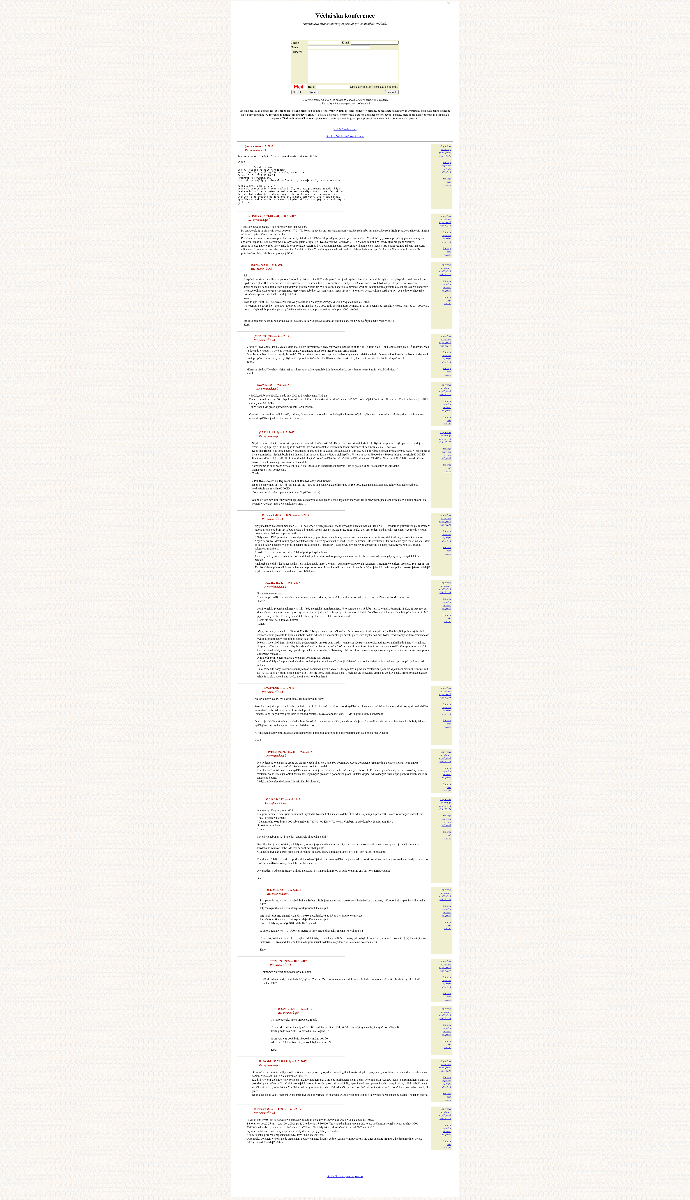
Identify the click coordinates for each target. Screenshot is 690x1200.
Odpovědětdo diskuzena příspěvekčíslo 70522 (445, 437)
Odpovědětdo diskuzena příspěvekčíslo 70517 (445, 340)
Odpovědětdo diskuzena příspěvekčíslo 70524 (445, 519)
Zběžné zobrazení (345, 129)
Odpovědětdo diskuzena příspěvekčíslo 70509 (445, 151)
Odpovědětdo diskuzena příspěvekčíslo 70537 (445, 965)
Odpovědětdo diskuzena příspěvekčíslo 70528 (445, 756)
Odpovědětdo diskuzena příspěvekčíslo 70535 (445, 894)
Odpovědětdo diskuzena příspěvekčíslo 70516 (445, 269)
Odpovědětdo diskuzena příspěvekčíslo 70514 (445, 220)
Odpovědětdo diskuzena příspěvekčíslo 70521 (445, 1113)
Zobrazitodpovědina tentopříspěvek (446, 167)
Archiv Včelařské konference (345, 136)
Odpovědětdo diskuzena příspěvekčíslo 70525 (445, 692)
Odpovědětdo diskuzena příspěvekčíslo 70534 (445, 804)
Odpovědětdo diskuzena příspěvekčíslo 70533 (445, 587)
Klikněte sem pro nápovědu (345, 1176)
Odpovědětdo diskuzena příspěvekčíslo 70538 (445, 1013)
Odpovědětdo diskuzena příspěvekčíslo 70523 (445, 1065)
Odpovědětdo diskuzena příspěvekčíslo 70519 (445, 389)
